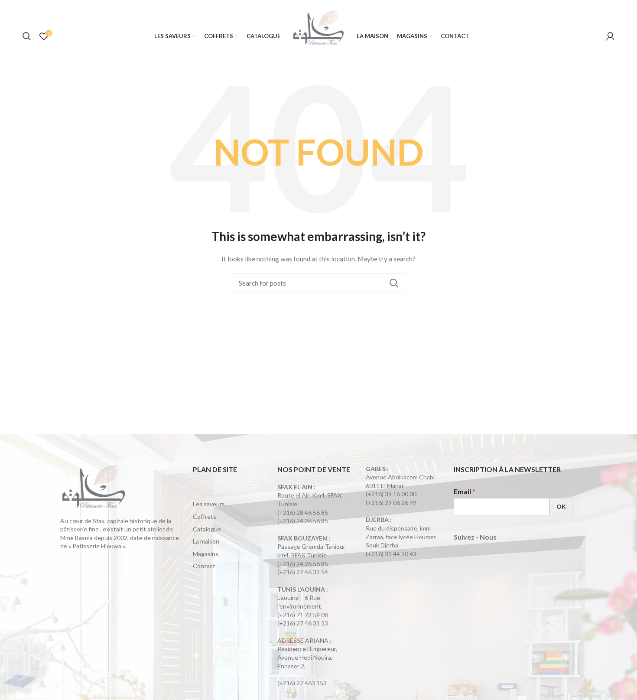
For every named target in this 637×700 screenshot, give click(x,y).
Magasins (205, 553)
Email (464, 491)
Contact (204, 566)
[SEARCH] (393, 283)
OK (561, 506)
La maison (206, 541)
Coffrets (204, 516)
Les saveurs (209, 504)
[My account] (610, 36)
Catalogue (207, 529)
